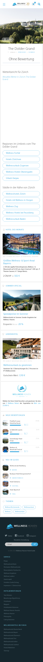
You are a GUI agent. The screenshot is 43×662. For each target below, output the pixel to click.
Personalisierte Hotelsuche (12, 570)
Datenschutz (17, 585)
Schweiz (32, 52)
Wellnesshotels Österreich (12, 635)
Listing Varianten (9, 620)
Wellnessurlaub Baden (16, 219)
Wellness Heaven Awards (12, 610)
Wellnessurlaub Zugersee (17, 165)
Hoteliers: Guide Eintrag (11, 582)
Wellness (7, 511)
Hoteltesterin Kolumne (11, 607)
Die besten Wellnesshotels (12, 567)
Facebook (20, 536)
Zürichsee (22, 52)
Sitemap (6, 651)
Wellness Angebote (10, 573)
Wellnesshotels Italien (11, 641)
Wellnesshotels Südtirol (11, 645)
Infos (9, 39)
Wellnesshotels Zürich (16, 194)
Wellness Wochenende (12, 507)
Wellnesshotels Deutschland (13, 629)
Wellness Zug (12, 206)
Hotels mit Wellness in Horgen (19, 200)
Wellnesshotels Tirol (10, 638)
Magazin (6, 604)
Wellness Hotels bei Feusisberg (20, 213)
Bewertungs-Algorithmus (12, 598)
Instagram (32, 536)
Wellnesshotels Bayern (11, 632)
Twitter (9, 536)
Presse (6, 561)
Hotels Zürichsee (13, 159)
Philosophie (7, 616)
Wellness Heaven (9, 613)
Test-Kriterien (8, 595)
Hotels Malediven (9, 648)
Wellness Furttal (13, 153)
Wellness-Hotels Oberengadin (19, 172)
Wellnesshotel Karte (10, 564)
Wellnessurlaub (29, 507)
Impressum (7, 585)
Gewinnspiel (8, 579)
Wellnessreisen (19, 511)
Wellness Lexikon (9, 576)
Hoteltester (7, 601)
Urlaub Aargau (12, 178)
